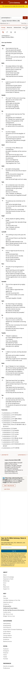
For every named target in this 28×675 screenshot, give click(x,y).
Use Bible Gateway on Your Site (11, 600)
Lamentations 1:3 (7, 415)
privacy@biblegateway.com (7, 565)
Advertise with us (8, 602)
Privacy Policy (4, 564)
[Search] (25, 17)
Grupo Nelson (7, 631)
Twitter (5, 657)
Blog (4, 585)
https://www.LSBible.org (11, 473)
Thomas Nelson (7, 635)
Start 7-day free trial (9, 485)
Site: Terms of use (8, 614)
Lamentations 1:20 (8, 444)
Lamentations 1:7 (7, 430)
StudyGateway (7, 625)
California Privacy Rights (10, 608)
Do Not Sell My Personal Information (13, 610)
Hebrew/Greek (17, 27)
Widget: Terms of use (9, 616)
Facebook (5, 649)
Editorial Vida (6, 633)
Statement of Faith (8, 579)
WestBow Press (7, 637)
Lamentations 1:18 (8, 440)
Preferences (6, 668)
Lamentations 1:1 (7, 413)
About (5, 575)
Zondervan (6, 639)
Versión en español (8, 666)
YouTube (5, 658)
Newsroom (6, 587)
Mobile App (6, 581)
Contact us (6, 604)
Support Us (6, 589)
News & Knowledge (8, 577)
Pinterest (5, 653)
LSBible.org (10, 470)
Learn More (7, 489)
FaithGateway (7, 623)
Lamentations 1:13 (8, 436)
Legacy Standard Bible (11, 460)
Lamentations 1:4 (7, 417)
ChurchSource (7, 627)
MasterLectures (7, 641)
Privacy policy (7, 606)
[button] (26, 2)
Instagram (6, 651)
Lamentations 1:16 (8, 438)
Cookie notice (7, 612)
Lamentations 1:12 (8, 432)
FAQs (4, 596)
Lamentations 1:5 (7, 420)
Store (4, 583)
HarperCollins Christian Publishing (12, 629)
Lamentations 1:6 (7, 428)
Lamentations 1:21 (8, 448)
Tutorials (5, 598)
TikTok (5, 655)
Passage (3, 27)
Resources (9, 27)
